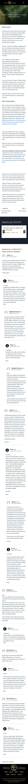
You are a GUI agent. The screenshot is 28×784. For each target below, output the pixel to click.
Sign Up (20, 774)
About (16, 772)
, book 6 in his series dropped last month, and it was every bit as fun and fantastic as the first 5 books (14, 122)
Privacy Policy (9, 780)
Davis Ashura (7, 232)
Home (6, 772)
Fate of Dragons (17, 158)
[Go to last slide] (4, 231)
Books (11, 772)
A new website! (22, 210)
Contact (13, 774)
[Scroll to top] (26, 780)
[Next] (24, 231)
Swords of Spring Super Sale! (6, 210)
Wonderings (14, 12)
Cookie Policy (15, 780)
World (22, 772)
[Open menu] (23, 2)
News (7, 774)
